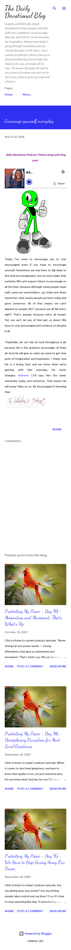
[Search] (54, 7)
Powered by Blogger (38, 933)
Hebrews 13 (26, 375)
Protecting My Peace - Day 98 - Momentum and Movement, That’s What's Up (33, 617)
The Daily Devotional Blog (25, 12)
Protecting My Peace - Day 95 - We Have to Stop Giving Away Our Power (35, 862)
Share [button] (57, 429)
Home (9, 94)
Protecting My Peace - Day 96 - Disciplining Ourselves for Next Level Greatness (33, 740)
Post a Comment (30, 666)
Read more (58, 666)
